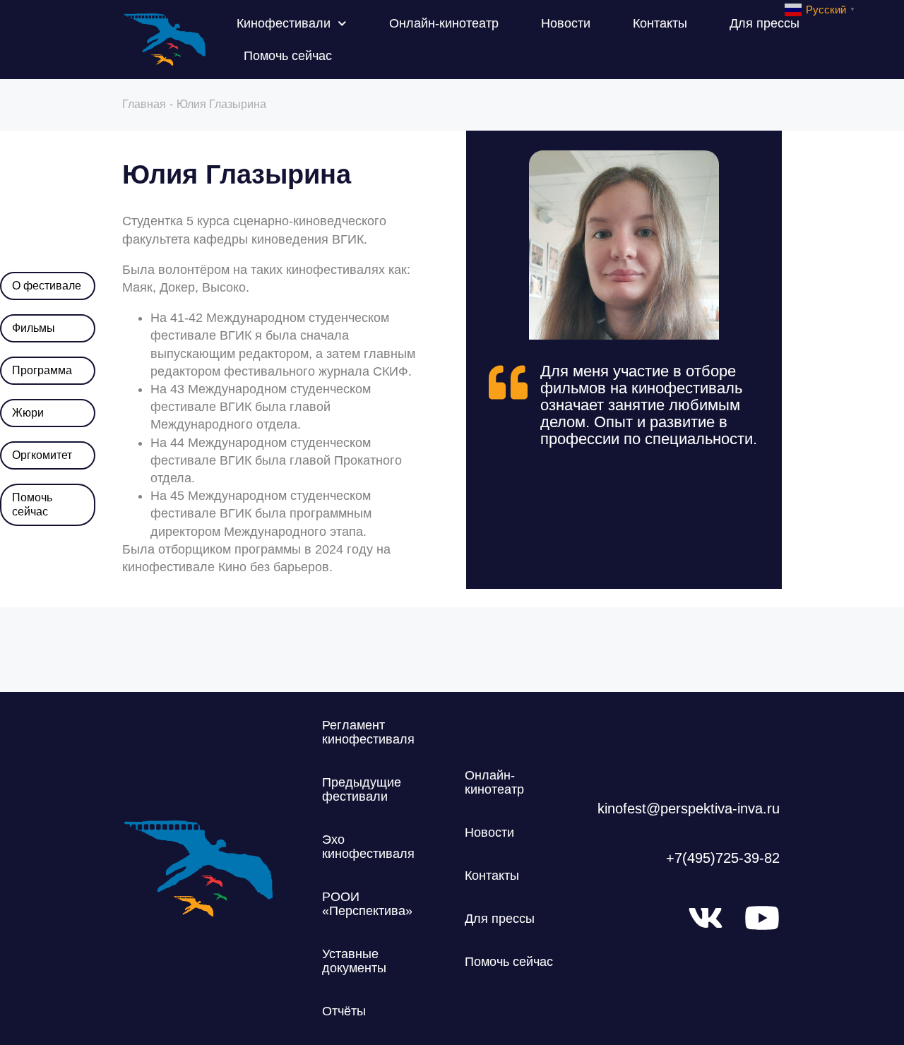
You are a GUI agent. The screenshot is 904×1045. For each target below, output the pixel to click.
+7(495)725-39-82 (723, 858)
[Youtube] (762, 918)
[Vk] (705, 918)
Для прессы (764, 23)
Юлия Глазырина (236, 174)
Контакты (660, 23)
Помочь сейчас (288, 56)
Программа (42, 370)
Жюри (28, 413)
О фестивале (46, 286)
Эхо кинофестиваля (368, 846)
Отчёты (344, 1011)
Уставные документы (354, 961)
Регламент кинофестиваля (368, 732)
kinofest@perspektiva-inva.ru (688, 808)
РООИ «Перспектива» (367, 904)
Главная (144, 104)
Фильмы (33, 328)
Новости (565, 23)
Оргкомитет (42, 455)
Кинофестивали (284, 23)
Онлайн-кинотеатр (444, 23)
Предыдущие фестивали (361, 789)
